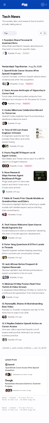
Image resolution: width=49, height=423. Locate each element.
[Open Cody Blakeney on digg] (7, 146)
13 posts (13, 84)
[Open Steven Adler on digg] (3, 165)
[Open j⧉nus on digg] (3, 214)
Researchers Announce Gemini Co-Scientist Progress (23, 385)
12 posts (11, 214)
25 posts (16, 374)
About (4, 398)
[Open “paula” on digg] (5, 165)
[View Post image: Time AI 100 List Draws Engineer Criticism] (40, 133)
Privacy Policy (26, 398)
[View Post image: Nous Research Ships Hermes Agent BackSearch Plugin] (40, 176)
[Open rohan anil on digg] (3, 146)
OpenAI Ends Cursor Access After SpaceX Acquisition (22, 369)
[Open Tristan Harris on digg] (7, 165)
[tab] (41, 33)
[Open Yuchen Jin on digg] (6, 374)
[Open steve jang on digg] (3, 297)
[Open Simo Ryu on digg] (5, 146)
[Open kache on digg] (3, 103)
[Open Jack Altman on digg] (3, 277)
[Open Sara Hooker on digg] (3, 83)
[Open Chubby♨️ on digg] (5, 103)
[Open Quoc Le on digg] (6, 390)
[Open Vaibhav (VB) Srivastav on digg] (3, 257)
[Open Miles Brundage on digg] (5, 83)
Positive (26, 53)
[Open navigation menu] (4, 4)
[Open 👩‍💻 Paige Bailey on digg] (10, 390)
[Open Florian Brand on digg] (3, 339)
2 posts (11, 53)
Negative (29, 84)
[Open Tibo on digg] (3, 123)
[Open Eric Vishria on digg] (5, 277)
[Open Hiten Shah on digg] (5, 53)
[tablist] (43, 33)
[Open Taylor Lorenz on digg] (5, 237)
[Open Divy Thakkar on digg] (8, 390)
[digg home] (24, 4)
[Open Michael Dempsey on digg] (5, 316)
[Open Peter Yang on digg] (5, 257)
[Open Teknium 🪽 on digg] (3, 191)
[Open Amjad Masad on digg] (7, 83)
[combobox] (9, 33)
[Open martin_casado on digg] (3, 53)
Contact (13, 398)
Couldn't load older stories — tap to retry (24, 348)
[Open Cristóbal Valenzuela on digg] (3, 316)
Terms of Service (10, 400)
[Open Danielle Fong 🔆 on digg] (5, 214)
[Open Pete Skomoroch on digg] (7, 277)
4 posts (11, 103)
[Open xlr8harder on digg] (5, 339)
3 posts (13, 146)
